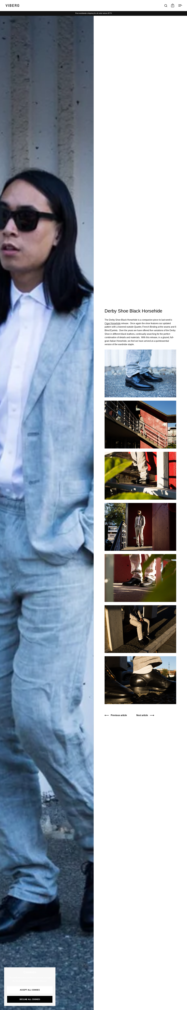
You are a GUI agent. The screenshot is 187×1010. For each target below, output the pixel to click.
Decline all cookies (30, 999)
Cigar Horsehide (113, 323)
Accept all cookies (30, 990)
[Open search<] (165, 5)
